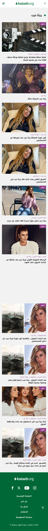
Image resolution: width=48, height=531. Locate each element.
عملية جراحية (24, 377)
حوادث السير (35, 134)
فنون (43, 24)
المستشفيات (42, 335)
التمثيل (36, 54)
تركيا (44, 256)
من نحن (24, 501)
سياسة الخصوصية (24, 517)
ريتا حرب (43, 54)
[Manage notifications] (43, 508)
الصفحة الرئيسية (24, 496)
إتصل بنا (24, 506)
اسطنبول (33, 377)
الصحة (30, 54)
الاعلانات (24, 512)
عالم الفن (36, 176)
